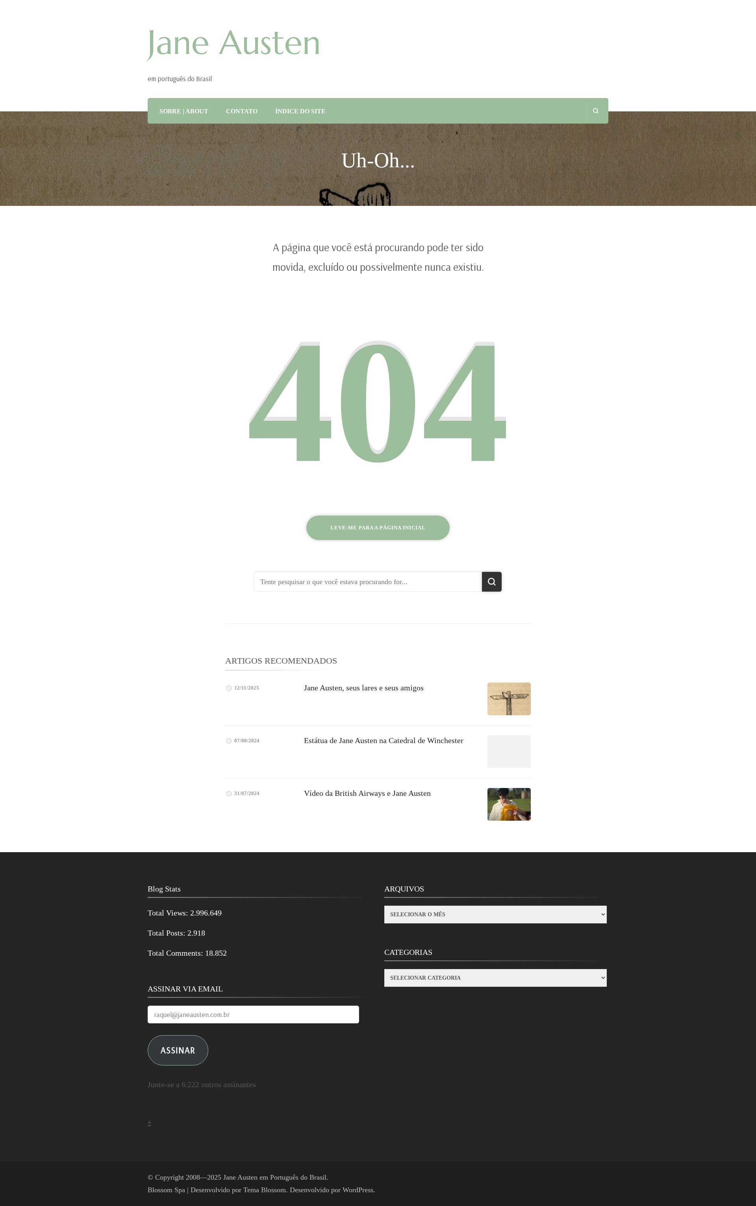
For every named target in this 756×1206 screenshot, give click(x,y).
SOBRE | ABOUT (183, 111)
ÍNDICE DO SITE (300, 111)
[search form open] (595, 111)
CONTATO (242, 111)
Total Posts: (167, 933)
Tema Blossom (264, 1190)
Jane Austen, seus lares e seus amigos (364, 687)
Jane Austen (234, 42)
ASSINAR (178, 1050)
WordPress (358, 1190)
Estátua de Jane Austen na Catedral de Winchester (383, 740)
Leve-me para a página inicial (378, 528)
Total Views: (169, 912)
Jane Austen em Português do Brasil (274, 1177)
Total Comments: (176, 953)
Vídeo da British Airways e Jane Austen (367, 793)
